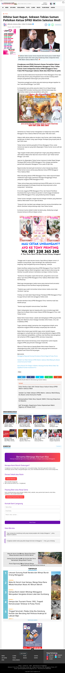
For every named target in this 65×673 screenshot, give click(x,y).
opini (3, 660)
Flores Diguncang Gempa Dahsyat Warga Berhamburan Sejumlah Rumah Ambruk (27, 564)
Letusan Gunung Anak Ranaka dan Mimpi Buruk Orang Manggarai (29, 573)
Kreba (6, 7)
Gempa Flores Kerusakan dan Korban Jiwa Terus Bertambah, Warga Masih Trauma (21, 559)
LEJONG (33, 7)
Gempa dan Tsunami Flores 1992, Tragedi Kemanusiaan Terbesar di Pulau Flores (26, 602)
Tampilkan (58, 446)
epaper (36, 658)
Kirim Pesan (32, 522)
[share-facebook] (46, 24)
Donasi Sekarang (11, 478)
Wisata (38, 7)
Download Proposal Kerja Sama (15, 497)
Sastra (36, 655)
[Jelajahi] (63, 2)
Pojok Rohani (45, 7)
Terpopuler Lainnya (32, 620)
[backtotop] (32, 649)
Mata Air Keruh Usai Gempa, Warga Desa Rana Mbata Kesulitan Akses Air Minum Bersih (21, 554)
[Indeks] (51, 3)
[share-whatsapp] (52, 24)
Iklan (30, 665)
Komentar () (58, 24)
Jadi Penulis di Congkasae (40, 665)
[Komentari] (58, 377)
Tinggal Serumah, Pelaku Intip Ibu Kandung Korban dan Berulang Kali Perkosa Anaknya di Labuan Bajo (27, 613)
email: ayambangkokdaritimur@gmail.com (25, 668)
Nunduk (53, 7)
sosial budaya (21, 7)
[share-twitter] (49, 24)
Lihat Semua (23, 653)
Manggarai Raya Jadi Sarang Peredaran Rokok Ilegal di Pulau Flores (37, 356)
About (20, 665)
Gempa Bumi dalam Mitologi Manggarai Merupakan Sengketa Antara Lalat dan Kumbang (29, 593)
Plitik (27, 7)
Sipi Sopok (12, 7)
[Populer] (54, 3)
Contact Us (25, 665)
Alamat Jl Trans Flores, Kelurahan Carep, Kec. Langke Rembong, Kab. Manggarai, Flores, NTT (32, 667)
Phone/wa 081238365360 (44, 668)
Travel (14, 658)
